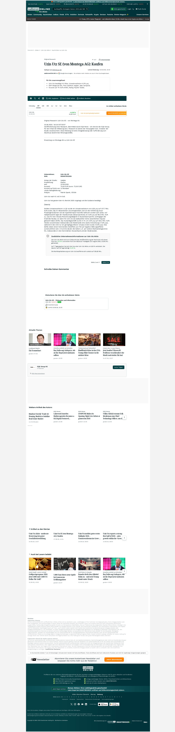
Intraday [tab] (32, 106)
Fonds (62, 14)
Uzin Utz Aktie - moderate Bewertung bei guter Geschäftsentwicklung (39, 536)
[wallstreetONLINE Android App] (114, 705)
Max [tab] (70, 106)
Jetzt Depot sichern (59, 689)
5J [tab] (60, 106)
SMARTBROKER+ (111, 681)
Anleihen (73, 14)
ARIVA (75, 710)
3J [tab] (56, 106)
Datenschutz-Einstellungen (92, 699)
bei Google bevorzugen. (58, 73)
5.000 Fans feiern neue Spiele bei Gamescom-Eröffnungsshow (65, 577)
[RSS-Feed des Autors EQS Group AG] (31, 374)
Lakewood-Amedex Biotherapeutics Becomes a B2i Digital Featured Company (64, 416)
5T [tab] (38, 106)
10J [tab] (65, 106)
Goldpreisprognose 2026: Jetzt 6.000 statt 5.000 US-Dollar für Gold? (38, 576)
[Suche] (86, 9)
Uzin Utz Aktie (45, 50)
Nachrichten (47, 14)
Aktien (29, 14)
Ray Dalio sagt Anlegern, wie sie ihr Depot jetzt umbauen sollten (64, 352)
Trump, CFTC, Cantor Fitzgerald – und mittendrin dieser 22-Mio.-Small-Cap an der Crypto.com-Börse (93, 19)
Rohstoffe (89, 14)
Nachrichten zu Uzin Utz (59, 50)
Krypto (96, 14)
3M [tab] (47, 106)
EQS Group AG (56, 70)
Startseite (30, 50)
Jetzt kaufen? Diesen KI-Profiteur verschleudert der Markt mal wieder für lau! (113, 352)
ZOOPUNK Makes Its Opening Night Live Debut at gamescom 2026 (89, 416)
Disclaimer (72, 699)
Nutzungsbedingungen (108, 699)
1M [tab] (43, 106)
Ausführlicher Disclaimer (53, 649)
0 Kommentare (105, 59)
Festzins (110, 14)
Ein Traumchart (35, 350)
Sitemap (93, 694)
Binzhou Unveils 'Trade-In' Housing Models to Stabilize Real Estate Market (39, 416)
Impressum (65, 699)
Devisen (103, 14)
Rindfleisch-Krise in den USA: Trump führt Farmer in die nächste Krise (89, 352)
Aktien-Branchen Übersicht (80, 694)
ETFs (67, 14)
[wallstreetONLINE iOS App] (103, 705)
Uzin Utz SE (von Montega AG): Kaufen (63, 534)
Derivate (81, 14)
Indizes (55, 14)
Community (37, 14)
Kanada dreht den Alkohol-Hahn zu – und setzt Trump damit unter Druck (88, 576)
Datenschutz (80, 699)
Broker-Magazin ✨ (121, 14)
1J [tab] (52, 106)
